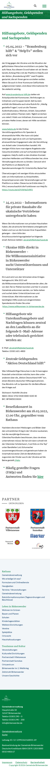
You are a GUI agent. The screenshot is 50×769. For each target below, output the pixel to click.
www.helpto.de (9, 129)
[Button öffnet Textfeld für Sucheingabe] (36, 6)
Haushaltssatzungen (11, 639)
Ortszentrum (8, 664)
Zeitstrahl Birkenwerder (13, 672)
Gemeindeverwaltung (12, 575)
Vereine (5, 628)
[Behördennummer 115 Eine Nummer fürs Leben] (37, 546)
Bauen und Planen (10, 613)
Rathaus (6, 571)
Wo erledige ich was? (11, 578)
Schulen (5, 617)
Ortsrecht (6, 635)
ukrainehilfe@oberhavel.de (35, 239)
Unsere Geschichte (10, 675)
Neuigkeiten (7, 586)
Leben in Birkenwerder (14, 606)
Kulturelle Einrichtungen (13, 653)
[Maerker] (37, 535)
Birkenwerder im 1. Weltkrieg (15, 668)
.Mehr (17, 460)
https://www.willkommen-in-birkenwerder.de (23, 306)
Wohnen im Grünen (11, 610)
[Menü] (44, 6)
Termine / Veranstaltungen (14, 589)
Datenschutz (21, 762)
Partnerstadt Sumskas (12, 661)
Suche (4, 734)
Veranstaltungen (9, 649)
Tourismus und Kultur (13, 646)
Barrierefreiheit (38, 762)
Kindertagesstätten (11, 621)
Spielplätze (7, 632)
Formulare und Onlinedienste (15, 582)
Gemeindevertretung (11, 593)
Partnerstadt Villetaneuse (14, 657)
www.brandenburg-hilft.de (18, 94)
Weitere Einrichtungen (12, 624)
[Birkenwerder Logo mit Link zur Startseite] (9, 5)
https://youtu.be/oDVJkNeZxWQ (17, 189)
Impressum (7, 762)
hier (40, 477)
